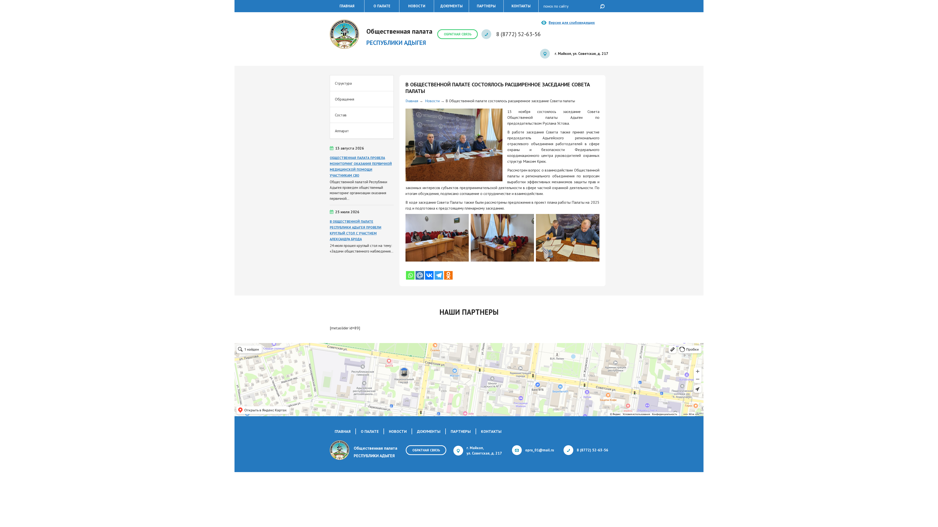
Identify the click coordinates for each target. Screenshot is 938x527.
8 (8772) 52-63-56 (518, 34)
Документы (451, 6)
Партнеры (486, 6)
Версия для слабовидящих (572, 23)
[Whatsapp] (410, 275)
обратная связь (457, 34)
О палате (381, 6)
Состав (341, 114)
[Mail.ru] (420, 275)
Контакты (521, 6)
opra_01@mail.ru (539, 450)
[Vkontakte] (429, 275)
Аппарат (342, 130)
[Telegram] (439, 275)
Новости (416, 6)
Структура (343, 83)
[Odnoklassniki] (448, 275)
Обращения (344, 99)
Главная (347, 6)
